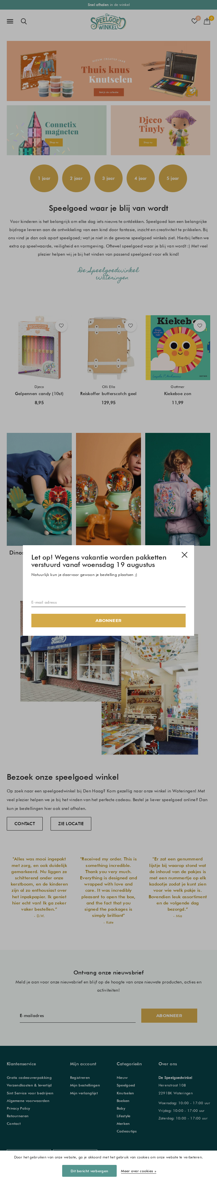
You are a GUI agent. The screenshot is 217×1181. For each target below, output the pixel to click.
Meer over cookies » (138, 1171)
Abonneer (108, 620)
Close (184, 554)
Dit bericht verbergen (89, 1171)
